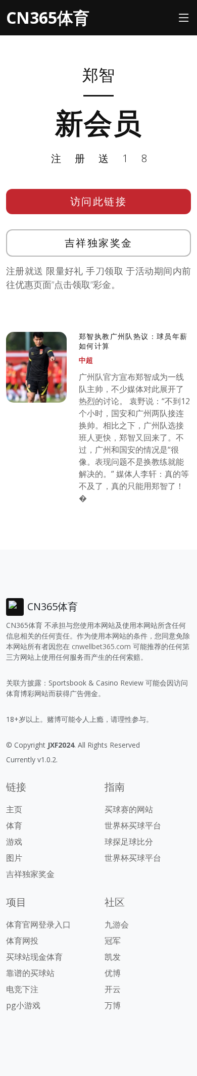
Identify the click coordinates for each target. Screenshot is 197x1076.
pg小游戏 (23, 1005)
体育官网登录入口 (38, 924)
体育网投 (22, 940)
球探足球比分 (129, 841)
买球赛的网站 (129, 809)
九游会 (117, 924)
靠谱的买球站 (30, 973)
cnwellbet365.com (101, 646)
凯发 (113, 956)
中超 (86, 360)
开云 (113, 989)
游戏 (14, 841)
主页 (14, 809)
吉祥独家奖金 (99, 243)
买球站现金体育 (34, 956)
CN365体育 (47, 17)
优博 (113, 973)
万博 (113, 1005)
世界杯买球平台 (133, 825)
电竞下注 (22, 989)
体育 (14, 825)
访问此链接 (98, 201)
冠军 (113, 940)
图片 (14, 857)
